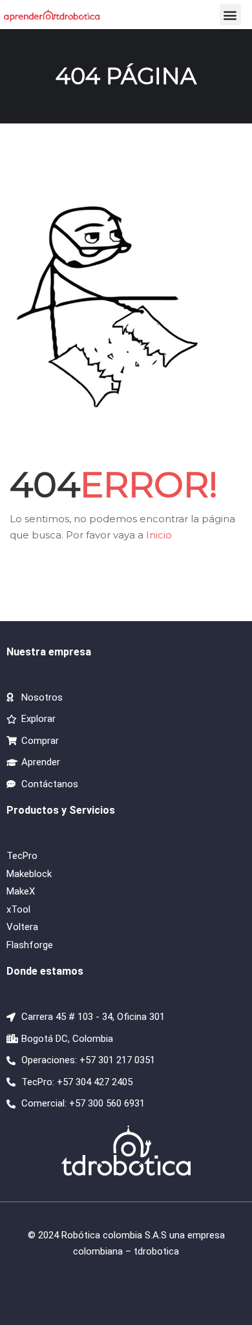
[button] (230, 14)
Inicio (159, 535)
